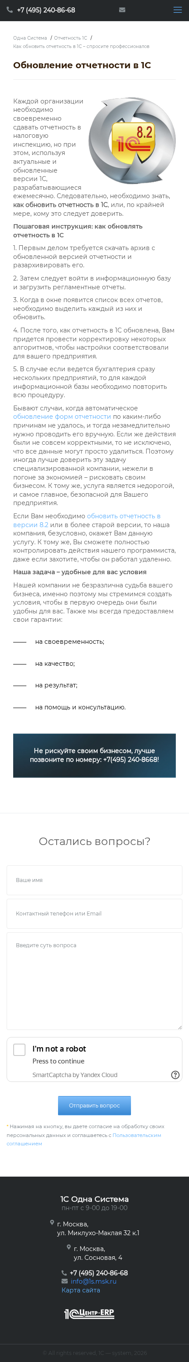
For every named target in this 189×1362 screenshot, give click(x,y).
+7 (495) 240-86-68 (46, 10)
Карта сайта (81, 1290)
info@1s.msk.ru (93, 1281)
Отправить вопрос (94, 1105)
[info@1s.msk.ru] (124, 10)
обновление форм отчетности (62, 417)
